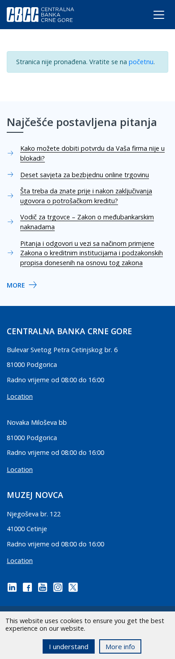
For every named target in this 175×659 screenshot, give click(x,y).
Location (20, 396)
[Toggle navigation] (150, 16)
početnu (141, 61)
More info (120, 646)
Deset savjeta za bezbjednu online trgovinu (84, 174)
